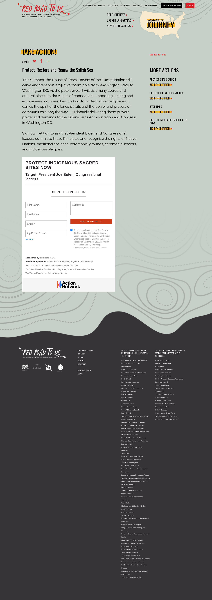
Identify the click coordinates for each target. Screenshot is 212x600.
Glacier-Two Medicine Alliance (133, 543)
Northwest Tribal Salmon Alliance (134, 360)
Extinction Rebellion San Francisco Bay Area (45, 269)
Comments (77, 203)
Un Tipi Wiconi (127, 394)
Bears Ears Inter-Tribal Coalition (133, 373)
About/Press (151, 5)
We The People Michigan (131, 459)
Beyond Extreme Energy (82, 261)
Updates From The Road (94, 5)
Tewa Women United (129, 552)
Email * (30, 222)
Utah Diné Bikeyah (128, 370)
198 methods (63, 261)
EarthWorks (125, 503)
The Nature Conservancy (131, 577)
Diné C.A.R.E (126, 379)
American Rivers (127, 404)
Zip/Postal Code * (36, 231)
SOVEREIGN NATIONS (119, 26)
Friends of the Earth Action (37, 265)
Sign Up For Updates (172, 5)
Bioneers (124, 568)
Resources (138, 5)
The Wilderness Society (130, 410)
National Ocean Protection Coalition (135, 431)
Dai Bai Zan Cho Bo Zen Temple (134, 565)
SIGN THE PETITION (160, 85)
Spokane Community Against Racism (135, 475)
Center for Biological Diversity (132, 425)
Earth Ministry (126, 413)
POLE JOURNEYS (116, 14)
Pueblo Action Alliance (130, 382)
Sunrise (63, 273)
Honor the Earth (127, 385)
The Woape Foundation (35, 273)
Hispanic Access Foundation (132, 456)
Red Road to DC (47, 258)
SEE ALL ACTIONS (158, 54)
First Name (32, 203)
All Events (125, 5)
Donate (190, 5)
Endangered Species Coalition (64, 265)
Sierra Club (51, 261)
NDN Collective (127, 397)
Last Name (32, 213)
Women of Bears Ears (129, 376)
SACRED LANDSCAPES (119, 20)
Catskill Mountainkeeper (131, 524)
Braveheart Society (128, 391)
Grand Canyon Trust (129, 407)
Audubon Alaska (127, 512)
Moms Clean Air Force (129, 435)
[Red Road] (44, 10)
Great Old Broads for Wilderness (133, 438)
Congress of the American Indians (134, 571)
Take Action (112, 5)
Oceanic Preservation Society (80, 269)
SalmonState (53, 273)
